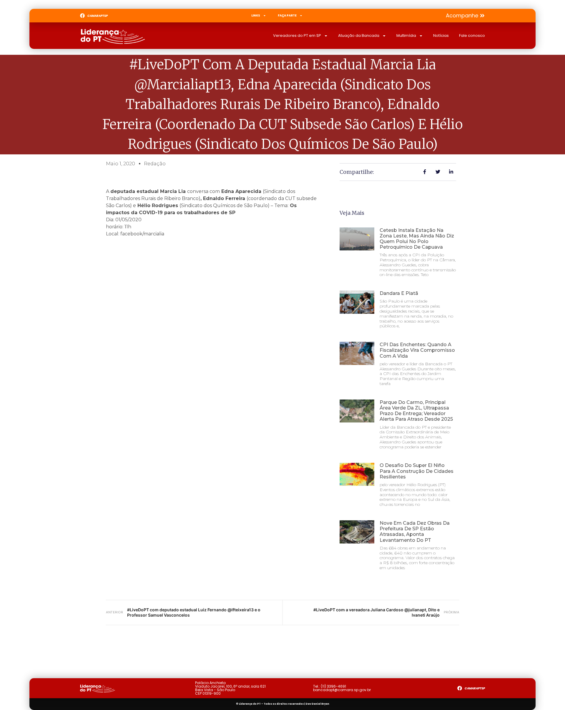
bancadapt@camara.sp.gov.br (342, 689)
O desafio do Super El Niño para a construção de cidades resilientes (416, 471)
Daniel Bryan (320, 704)
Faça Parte (287, 15)
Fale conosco (472, 35)
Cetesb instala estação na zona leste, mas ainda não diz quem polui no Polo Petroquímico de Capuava (417, 238)
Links (255, 15)
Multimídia (406, 35)
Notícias (441, 35)
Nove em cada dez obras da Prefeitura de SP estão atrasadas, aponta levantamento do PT (415, 531)
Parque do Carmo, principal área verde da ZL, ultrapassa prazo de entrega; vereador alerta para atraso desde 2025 (416, 410)
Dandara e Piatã (399, 293)
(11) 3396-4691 (333, 686)
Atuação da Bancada (358, 35)
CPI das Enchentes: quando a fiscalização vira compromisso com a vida (417, 350)
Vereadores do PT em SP (297, 35)
